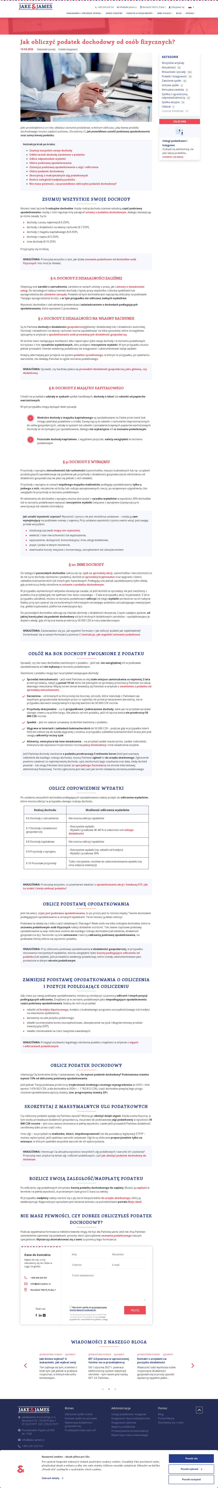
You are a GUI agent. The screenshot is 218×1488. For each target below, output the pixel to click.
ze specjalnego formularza (89, 765)
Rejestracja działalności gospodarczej (78, 1424)
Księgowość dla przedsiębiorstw (130, 1418)
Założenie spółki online (78, 1414)
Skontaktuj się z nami (171, 1422)
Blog (179, 13)
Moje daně (134, 1202)
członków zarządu (55, 294)
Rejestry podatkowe (123, 1426)
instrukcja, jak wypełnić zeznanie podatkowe (111, 634)
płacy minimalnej (94, 745)
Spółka (190, 13)
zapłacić (141, 1187)
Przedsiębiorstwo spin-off (80, 1430)
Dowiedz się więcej (173, 156)
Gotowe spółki (172, 85)
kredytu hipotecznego (54, 1009)
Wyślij (135, 1310)
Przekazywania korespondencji (129, 1431)
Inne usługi (164, 13)
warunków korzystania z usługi (95, 1319)
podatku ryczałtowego (88, 355)
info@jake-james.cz (128, 7)
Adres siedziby (114, 13)
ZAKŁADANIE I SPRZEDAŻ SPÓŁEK (84, 13)
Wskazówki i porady (176, 71)
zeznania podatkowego (116, 1235)
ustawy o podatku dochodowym (105, 212)
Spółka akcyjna (173, 102)
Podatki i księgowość (176, 76)
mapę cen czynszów (66, 530)
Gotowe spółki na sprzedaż (81, 1418)
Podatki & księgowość (139, 13)
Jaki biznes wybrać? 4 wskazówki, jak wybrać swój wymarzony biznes (57, 1362)
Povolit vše (191, 1458)
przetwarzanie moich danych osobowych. (88, 1308)
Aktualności (171, 67)
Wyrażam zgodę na (88, 1308)
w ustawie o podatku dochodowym (81, 584)
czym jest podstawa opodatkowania (61, 913)
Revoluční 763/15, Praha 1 (154, 7)
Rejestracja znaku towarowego (129, 1435)
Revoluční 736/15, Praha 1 (43, 1290)
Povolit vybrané (189, 1469)
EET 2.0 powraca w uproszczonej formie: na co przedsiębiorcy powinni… (108, 1362)
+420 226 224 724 (106, 7)
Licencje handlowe (175, 111)
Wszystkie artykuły (173, 63)
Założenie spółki (174, 80)
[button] (25, 1365)
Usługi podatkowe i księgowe (128, 1414)
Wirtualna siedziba (174, 89)
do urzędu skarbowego (115, 1198)
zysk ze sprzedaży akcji (98, 573)
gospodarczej (76, 327)
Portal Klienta (166, 1418)
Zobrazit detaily (50, 1478)
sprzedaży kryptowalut (100, 577)
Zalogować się (178, 7)
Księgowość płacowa (123, 1422)
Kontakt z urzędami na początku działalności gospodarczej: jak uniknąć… (155, 1362)
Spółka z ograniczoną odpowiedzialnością (176, 95)
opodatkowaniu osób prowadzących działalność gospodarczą (88, 334)
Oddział (168, 106)
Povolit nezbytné (191, 1479)
